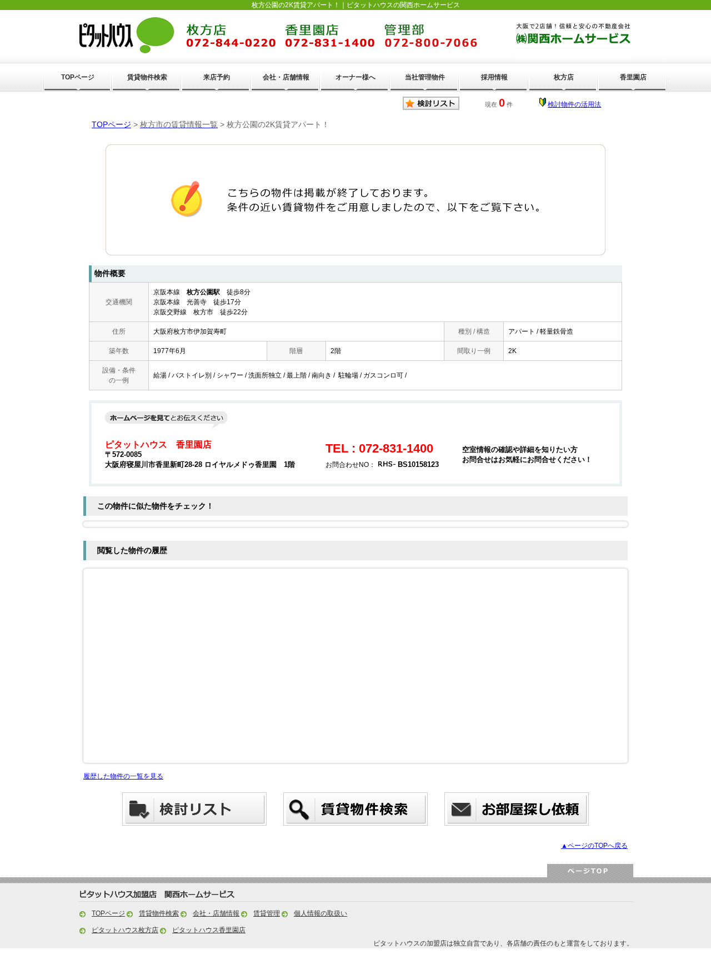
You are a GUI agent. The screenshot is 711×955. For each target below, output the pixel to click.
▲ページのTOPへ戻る (594, 846)
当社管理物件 (425, 77)
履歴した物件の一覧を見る (123, 776)
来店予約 (216, 77)
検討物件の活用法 (574, 104)
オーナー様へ (355, 77)
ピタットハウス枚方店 (125, 930)
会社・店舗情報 (286, 77)
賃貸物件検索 (147, 77)
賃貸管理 (266, 913)
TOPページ (77, 77)
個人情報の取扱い (320, 913)
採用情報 (494, 77)
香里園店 (633, 77)
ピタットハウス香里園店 (209, 930)
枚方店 (564, 77)
